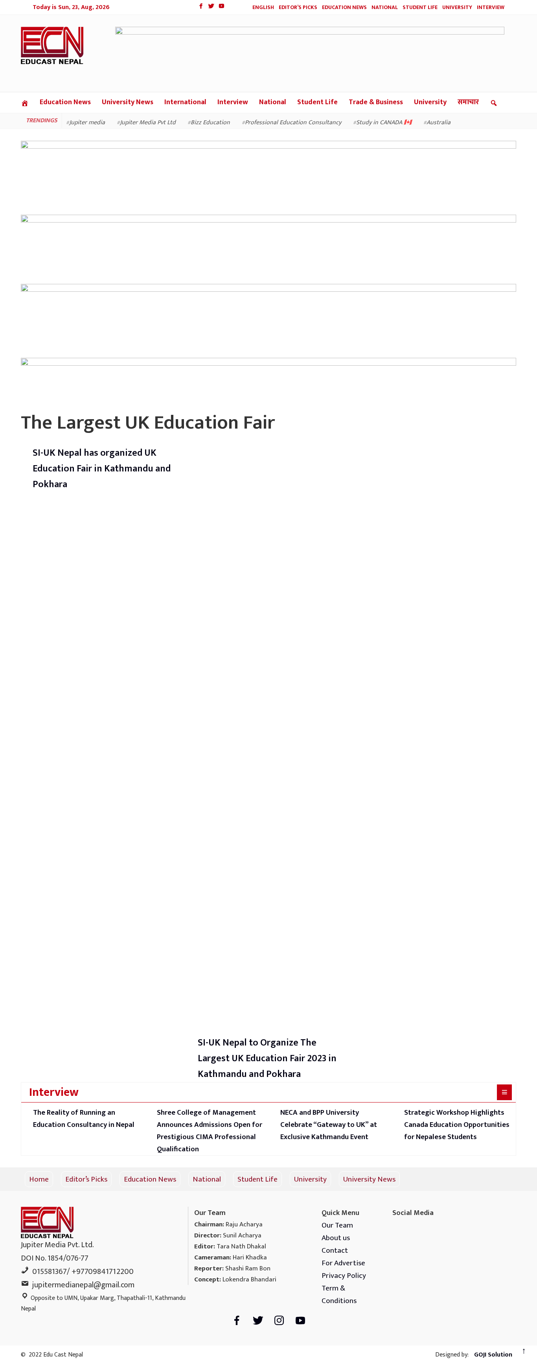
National (384, 7)
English (263, 7)
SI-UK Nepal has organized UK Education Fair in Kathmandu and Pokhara (102, 468)
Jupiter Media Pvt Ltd (148, 122)
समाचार (468, 102)
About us (336, 1237)
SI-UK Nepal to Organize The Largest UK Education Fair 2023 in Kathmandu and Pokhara (267, 1058)
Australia (439, 122)
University (457, 7)
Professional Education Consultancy (293, 122)
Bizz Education (210, 122)
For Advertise (343, 1263)
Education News (344, 7)
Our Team (337, 1225)
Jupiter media (87, 122)
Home (39, 1179)
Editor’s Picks (298, 7)
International (185, 102)
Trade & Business (376, 102)
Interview (490, 7)
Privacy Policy (344, 1275)
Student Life (420, 7)
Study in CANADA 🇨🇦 (384, 122)
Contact (335, 1250)
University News (127, 102)
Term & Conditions (339, 1294)
